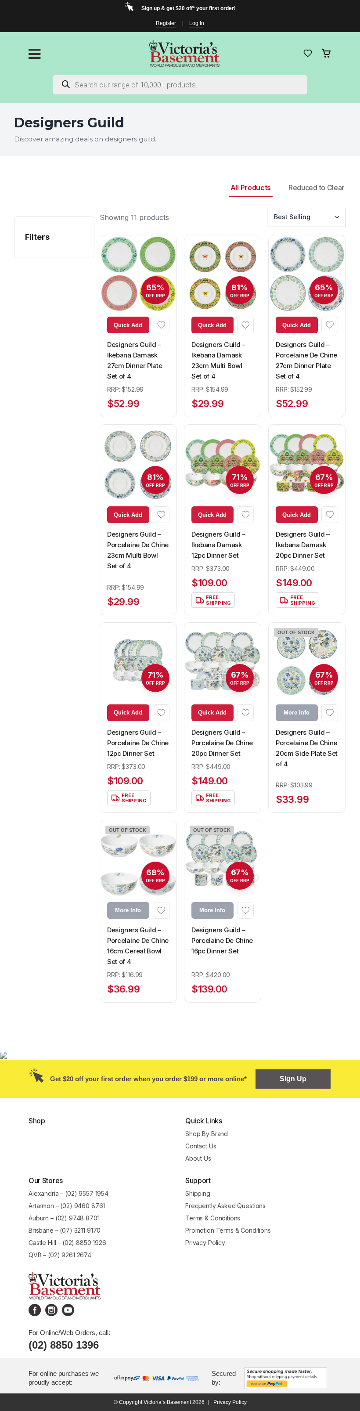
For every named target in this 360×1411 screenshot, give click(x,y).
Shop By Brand (206, 1133)
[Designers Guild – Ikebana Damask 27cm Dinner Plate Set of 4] (138, 273)
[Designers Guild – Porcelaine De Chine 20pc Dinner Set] (222, 661)
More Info (297, 712)
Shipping (197, 1193)
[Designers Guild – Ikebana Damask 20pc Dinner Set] (307, 463)
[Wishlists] (307, 53)
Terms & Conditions (212, 1218)
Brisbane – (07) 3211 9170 (65, 1230)
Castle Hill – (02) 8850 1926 (67, 1242)
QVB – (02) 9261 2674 (60, 1255)
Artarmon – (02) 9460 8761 (67, 1205)
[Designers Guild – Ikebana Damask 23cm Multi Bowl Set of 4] (222, 273)
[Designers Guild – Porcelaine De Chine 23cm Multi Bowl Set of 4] (138, 463)
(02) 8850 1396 (64, 1345)
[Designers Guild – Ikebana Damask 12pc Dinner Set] (222, 463)
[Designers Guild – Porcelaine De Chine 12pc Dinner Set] (138, 661)
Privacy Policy (205, 1242)
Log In (196, 23)
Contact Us (200, 1146)
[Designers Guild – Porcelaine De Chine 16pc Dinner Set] (222, 858)
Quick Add (128, 325)
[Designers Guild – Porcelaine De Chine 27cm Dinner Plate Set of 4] (307, 273)
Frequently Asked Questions (225, 1205)
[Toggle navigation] (34, 53)
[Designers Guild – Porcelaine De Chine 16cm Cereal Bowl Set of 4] (138, 858)
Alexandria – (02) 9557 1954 (68, 1193)
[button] (161, 325)
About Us (198, 1158)
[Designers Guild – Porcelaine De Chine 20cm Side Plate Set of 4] (307, 661)
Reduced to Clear (316, 187)
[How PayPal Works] (285, 1377)
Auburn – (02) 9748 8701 (64, 1218)
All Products (250, 187)
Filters (37, 237)
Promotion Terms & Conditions (229, 1230)
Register (166, 23)
